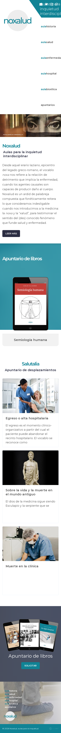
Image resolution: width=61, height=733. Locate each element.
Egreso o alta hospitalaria (27, 418)
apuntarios (10, 707)
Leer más (11, 233)
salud (10, 694)
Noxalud (11, 146)
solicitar (30, 665)
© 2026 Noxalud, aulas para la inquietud (20, 728)
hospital (11, 700)
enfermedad (13, 697)
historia (11, 691)
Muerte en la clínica (22, 566)
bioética (11, 704)
